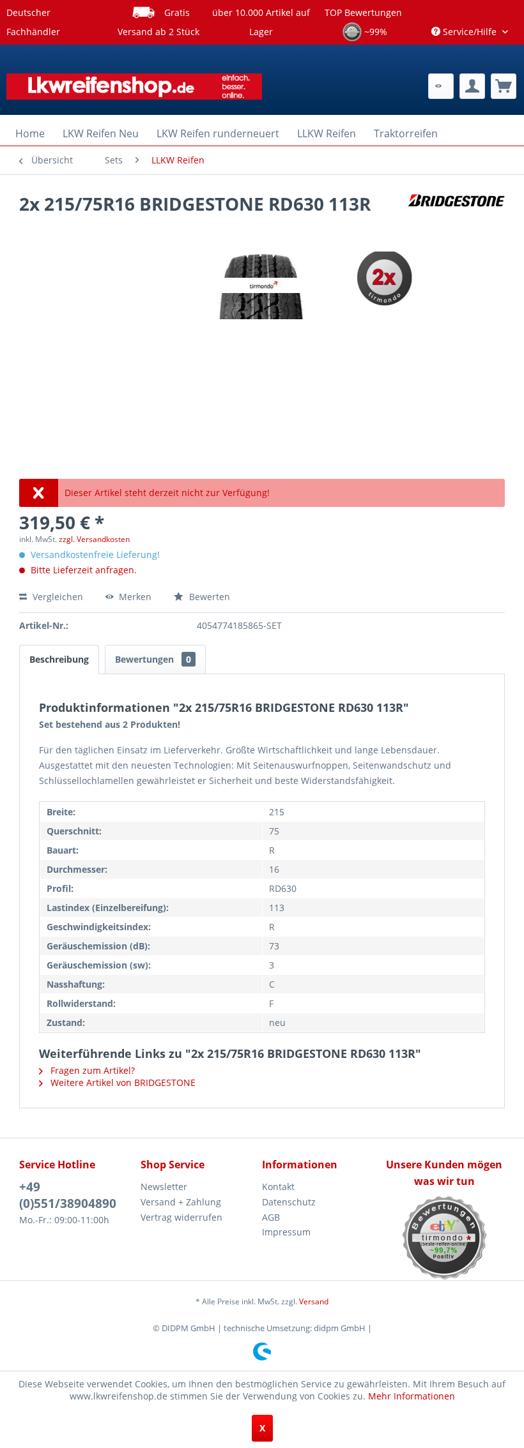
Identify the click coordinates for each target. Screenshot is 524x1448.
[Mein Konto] (472, 86)
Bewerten (208, 597)
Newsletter (164, 1186)
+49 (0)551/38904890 (67, 1195)
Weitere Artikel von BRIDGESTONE (122, 1082)
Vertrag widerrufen (181, 1217)
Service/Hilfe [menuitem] (469, 32)
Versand (313, 1301)
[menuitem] (441, 86)
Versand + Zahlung (181, 1202)
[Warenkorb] (503, 86)
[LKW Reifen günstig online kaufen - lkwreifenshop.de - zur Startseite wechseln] (134, 89)
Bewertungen (153, 659)
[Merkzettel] (441, 86)
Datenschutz (289, 1202)
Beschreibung (59, 659)
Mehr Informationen (411, 1396)
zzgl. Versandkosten (94, 539)
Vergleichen (56, 597)
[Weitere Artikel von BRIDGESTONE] (456, 216)
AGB (271, 1217)
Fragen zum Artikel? (91, 1070)
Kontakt (278, 1186)
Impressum (286, 1232)
